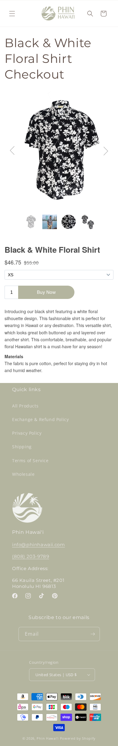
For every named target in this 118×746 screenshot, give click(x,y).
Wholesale (23, 474)
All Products (25, 406)
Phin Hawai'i (47, 738)
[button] (12, 13)
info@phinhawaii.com (38, 544)
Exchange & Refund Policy (40, 419)
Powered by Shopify (78, 738)
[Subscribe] (93, 634)
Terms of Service (30, 460)
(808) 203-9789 (30, 556)
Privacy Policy (26, 433)
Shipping (22, 446)
